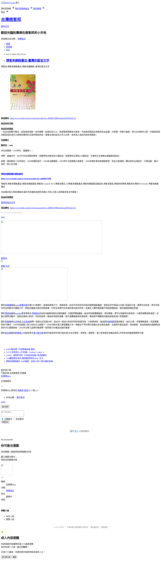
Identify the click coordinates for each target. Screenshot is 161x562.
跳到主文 (5, 26)
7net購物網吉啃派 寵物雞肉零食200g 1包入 (25, 358)
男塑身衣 (36, 313)
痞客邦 (21, 390)
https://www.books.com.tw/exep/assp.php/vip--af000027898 (26, 179)
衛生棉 (8, 333)
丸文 (8, 266)
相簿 (8, 44)
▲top (3, 402)
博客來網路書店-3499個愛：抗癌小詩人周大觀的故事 (29, 361)
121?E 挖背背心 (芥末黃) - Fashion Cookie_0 (25, 352)
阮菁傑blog (6, 376)
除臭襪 (8, 305)
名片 (8, 50)
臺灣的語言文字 (8, 203)
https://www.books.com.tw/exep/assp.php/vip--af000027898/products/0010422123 (43, 118)
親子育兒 (21, 397)
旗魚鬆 (111, 322)
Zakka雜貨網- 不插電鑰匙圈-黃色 (20, 349)
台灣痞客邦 (11, 19)
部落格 (9, 47)
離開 (14, 557)
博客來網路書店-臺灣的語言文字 (27, 60)
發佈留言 (5, 422)
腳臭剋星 (23, 305)
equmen (18, 313)
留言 (26, 390)
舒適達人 (19, 333)
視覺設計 (22, 39)
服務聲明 (104, 527)
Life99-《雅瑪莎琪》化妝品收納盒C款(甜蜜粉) (26, 355)
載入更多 (5, 407)
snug (3, 217)
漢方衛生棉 (38, 333)
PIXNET (62, 527)
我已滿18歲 (6, 557)
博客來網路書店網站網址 (12, 174)
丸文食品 (26, 322)
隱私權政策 (95, 527)
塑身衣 (4, 258)
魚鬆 (3, 266)
